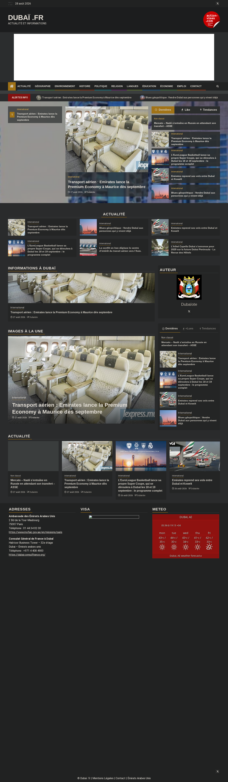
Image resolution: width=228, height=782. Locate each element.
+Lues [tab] (189, 328)
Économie (166, 86)
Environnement (65, 86)
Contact (196, 86)
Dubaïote (91, 192)
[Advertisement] (114, 57)
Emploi (181, 86)
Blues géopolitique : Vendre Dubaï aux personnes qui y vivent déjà (180, 97)
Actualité (24, 86)
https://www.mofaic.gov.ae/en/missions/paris (35, 532)
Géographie (43, 86)
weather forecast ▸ (186, 555)
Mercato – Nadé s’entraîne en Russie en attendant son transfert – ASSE (33, 484)
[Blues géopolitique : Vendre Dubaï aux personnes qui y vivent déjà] (160, 192)
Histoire (84, 86)
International (23, 109)
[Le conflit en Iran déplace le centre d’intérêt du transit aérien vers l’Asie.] (88, 247)
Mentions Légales (102, 778)
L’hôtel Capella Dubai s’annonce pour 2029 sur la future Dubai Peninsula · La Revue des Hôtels (193, 249)
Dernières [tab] (164, 109)
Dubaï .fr (25, 18)
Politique (100, 86)
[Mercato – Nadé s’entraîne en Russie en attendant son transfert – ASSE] (33, 456)
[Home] (12, 86)
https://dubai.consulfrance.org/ (27, 554)
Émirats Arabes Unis (139, 778)
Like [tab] (187, 109)
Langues (132, 86)
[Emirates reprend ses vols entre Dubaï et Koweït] (160, 175)
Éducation (149, 86)
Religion (117, 86)
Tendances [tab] (209, 109)
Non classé (159, 119)
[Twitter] (189, 311)
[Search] (217, 86)
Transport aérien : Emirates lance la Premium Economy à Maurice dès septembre (85, 97)
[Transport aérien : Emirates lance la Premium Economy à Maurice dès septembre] (106, 139)
